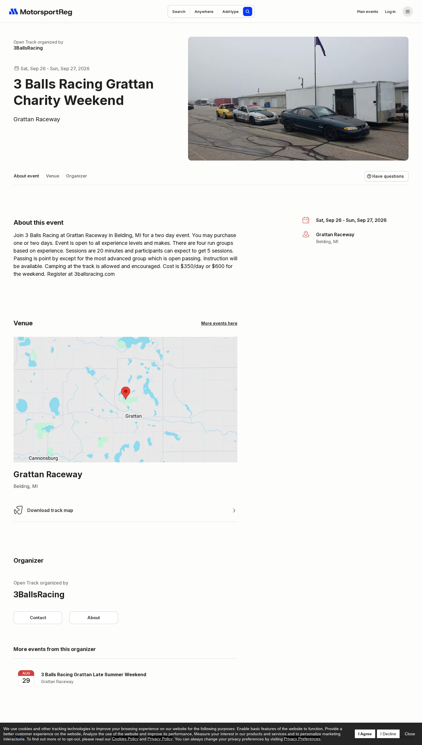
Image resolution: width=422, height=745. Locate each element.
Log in (390, 11)
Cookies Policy (125, 738)
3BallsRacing (28, 48)
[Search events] (247, 11)
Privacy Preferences (302, 738)
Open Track (24, 42)
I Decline (388, 734)
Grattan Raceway (36, 119)
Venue (52, 176)
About (93, 617)
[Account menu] (407, 11)
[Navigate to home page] (40, 11)
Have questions (388, 176)
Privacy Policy (160, 738)
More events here (219, 323)
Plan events (367, 11)
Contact (38, 617)
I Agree (365, 734)
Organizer (76, 176)
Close (410, 734)
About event (26, 176)
